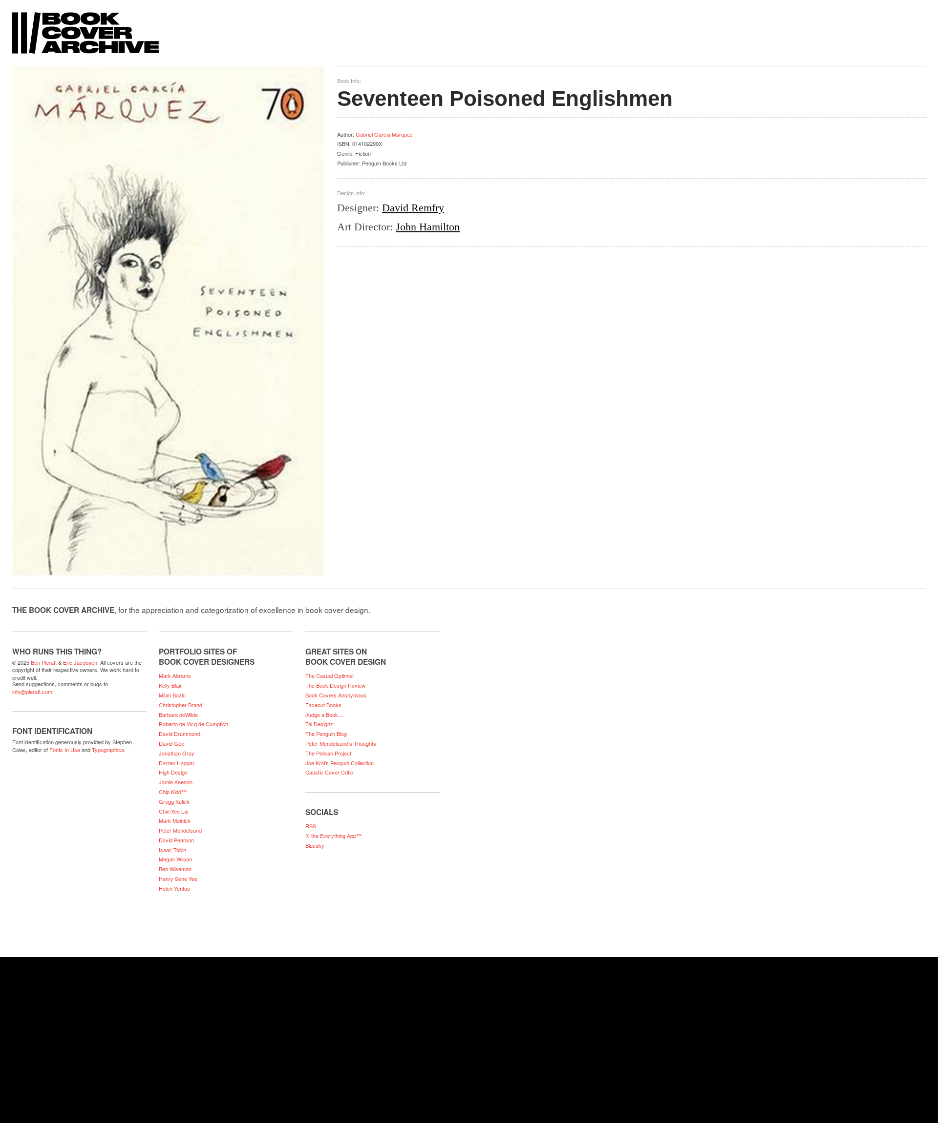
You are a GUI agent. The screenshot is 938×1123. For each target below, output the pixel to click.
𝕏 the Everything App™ (333, 835)
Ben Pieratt (44, 662)
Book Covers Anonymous (335, 695)
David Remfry (413, 208)
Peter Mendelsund (180, 830)
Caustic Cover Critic (329, 772)
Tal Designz (319, 724)
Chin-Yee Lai (173, 811)
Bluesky (314, 845)
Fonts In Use (64, 750)
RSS (310, 826)
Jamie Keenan (175, 782)
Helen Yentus (174, 888)
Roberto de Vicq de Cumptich (193, 724)
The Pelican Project (328, 753)
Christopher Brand (180, 705)
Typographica (108, 750)
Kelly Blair (170, 685)
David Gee (171, 743)
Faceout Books (323, 705)
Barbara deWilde (178, 714)
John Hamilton (428, 227)
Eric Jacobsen (80, 662)
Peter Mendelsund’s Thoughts (340, 743)
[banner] (469, 28)
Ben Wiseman (175, 869)
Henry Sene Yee (178, 878)
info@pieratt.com (32, 691)
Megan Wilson (175, 859)
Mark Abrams (175, 675)
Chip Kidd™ (173, 792)
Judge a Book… (324, 714)
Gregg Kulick (174, 801)
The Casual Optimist (329, 675)
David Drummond (179, 733)
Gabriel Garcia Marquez (384, 134)
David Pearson (176, 840)
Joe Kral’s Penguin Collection (339, 763)
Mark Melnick (175, 820)
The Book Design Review (335, 685)
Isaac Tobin (172, 850)
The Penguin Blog (326, 733)
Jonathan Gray (176, 753)
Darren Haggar (176, 763)
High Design (173, 772)
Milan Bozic (172, 695)
